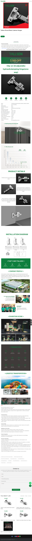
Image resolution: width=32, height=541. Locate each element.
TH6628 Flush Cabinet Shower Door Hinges (23, 520)
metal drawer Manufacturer (24, 460)
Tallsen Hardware (4, 48)
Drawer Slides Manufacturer (16, 460)
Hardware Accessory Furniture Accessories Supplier (7, 456)
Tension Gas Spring (3, 462)
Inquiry (2, 36)
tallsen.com (12, 539)
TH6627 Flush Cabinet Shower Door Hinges (8, 520)
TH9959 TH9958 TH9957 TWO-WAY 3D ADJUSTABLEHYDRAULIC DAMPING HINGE (23, 508)
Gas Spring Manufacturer (4, 460)
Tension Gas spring (9, 462)
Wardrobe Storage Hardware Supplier (18, 456)
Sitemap (16, 539)
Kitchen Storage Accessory (14, 458)
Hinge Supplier (10, 460)
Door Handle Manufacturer (21, 458)
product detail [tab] (16, 41)
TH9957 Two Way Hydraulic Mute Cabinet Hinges (7, 508)
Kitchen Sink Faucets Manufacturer (5, 458)
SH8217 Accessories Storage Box (6, 531)
